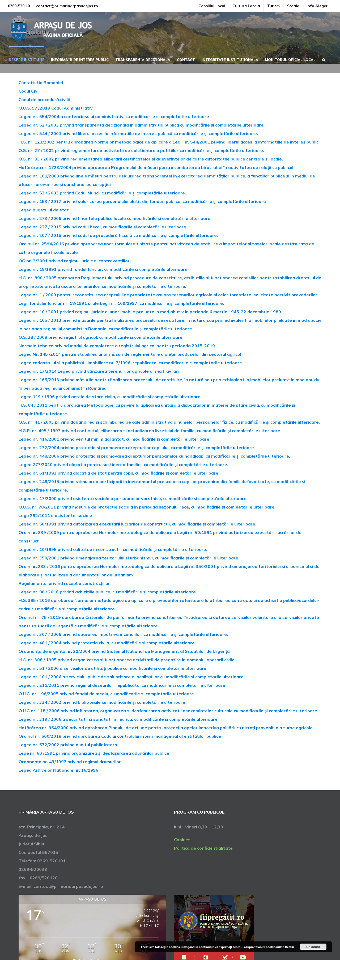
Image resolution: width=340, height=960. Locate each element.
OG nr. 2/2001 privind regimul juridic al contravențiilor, (75, 260)
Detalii (289, 947)
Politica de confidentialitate (203, 848)
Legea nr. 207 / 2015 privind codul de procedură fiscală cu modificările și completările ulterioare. (118, 235)
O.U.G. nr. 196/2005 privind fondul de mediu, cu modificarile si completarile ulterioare (106, 693)
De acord (313, 946)
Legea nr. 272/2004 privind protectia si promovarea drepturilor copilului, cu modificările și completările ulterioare (136, 447)
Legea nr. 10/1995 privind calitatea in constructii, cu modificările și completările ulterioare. (113, 549)
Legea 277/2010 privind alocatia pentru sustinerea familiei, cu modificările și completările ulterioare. (123, 464)
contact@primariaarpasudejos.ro (67, 5)
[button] (323, 59)
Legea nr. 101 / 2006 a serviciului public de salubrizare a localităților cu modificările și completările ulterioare (131, 676)
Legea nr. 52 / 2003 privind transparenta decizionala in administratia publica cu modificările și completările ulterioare (141, 125)
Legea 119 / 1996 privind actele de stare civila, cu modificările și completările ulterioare (110, 396)
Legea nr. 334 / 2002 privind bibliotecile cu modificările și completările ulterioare (102, 702)
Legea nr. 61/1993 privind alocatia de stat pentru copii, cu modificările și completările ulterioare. (119, 473)
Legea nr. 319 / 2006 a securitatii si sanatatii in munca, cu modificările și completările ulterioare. (119, 719)
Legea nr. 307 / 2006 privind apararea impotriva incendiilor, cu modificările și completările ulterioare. (123, 634)
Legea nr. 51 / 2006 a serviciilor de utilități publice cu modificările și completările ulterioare (112, 668)
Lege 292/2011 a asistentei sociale (55, 515)
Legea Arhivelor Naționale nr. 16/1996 (58, 770)
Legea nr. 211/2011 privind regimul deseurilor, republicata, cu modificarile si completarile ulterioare (122, 685)
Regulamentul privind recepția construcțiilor (64, 583)
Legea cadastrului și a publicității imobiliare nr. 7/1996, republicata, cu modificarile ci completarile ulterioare (130, 362)
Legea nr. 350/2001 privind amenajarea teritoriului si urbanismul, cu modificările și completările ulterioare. (129, 558)
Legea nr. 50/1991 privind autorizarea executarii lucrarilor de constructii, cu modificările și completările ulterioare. (137, 524)
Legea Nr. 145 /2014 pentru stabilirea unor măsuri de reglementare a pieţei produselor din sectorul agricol (130, 354)
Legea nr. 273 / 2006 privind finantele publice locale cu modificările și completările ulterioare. (115, 218)
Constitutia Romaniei (41, 82)
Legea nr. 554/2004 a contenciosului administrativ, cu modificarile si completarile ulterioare (114, 116)
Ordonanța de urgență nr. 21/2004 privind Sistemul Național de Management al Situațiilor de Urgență (124, 651)
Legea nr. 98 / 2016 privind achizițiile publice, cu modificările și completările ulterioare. (108, 591)
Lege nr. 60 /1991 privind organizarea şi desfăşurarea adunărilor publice (94, 753)
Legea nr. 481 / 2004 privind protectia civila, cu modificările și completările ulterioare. (107, 642)
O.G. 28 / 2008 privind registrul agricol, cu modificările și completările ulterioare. (101, 337)
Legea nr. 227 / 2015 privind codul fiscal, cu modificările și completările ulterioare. (103, 226)
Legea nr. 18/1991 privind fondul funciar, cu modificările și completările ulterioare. (104, 269)
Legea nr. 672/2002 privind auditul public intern (68, 744)
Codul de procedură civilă (44, 99)
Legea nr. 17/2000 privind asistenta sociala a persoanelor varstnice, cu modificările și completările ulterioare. (133, 498)
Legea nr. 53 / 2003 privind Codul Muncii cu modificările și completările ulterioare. (102, 193)
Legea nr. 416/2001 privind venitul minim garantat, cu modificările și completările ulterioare (114, 439)
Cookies (182, 839)
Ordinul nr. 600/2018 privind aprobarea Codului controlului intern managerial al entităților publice (120, 736)
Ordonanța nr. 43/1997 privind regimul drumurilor (70, 761)
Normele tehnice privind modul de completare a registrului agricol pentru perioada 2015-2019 (117, 345)
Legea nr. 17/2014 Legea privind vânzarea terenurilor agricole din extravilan (99, 371)
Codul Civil (29, 91)
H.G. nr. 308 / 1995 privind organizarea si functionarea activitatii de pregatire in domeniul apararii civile (127, 659)
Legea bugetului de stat (44, 209)
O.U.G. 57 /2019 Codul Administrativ (56, 108)
